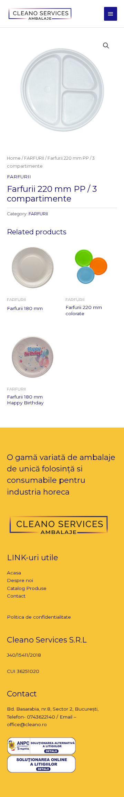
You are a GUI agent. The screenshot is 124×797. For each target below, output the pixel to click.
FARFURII (34, 158)
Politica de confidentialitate (39, 617)
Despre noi (20, 580)
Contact (16, 596)
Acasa (14, 572)
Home (14, 158)
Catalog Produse (26, 588)
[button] (106, 45)
